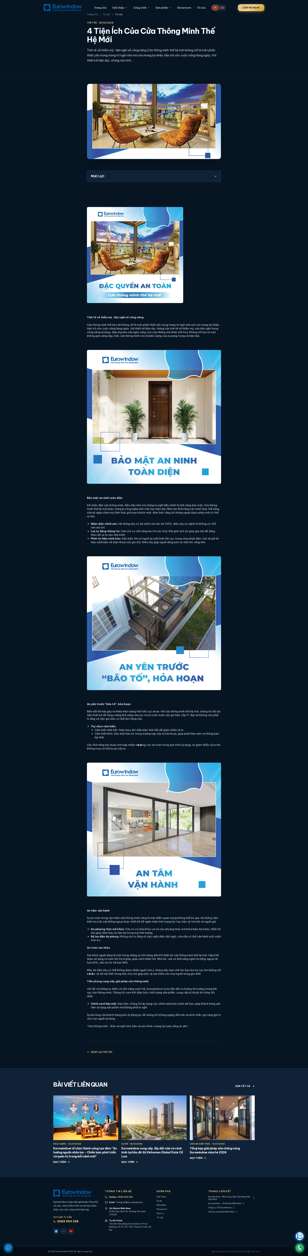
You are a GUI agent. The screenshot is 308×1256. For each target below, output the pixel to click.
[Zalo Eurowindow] (63, 1231)
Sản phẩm (161, 7)
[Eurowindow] (63, 7)
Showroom (184, 7)
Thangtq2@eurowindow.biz (129, 1202)
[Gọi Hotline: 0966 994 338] (299, 1247)
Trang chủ (100, 7)
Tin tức (201, 7)
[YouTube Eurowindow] (71, 1231)
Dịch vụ (160, 1213)
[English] (222, 7)
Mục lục (97, 176)
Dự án (159, 1201)
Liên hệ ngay (251, 7)
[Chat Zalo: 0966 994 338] (299, 1236)
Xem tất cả (242, 1086)
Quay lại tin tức (101, 1052)
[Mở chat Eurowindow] (8, 1247)
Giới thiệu (118, 7)
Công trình (139, 7)
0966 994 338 (67, 1221)
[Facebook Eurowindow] (56, 1231)
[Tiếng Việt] (215, 7)
